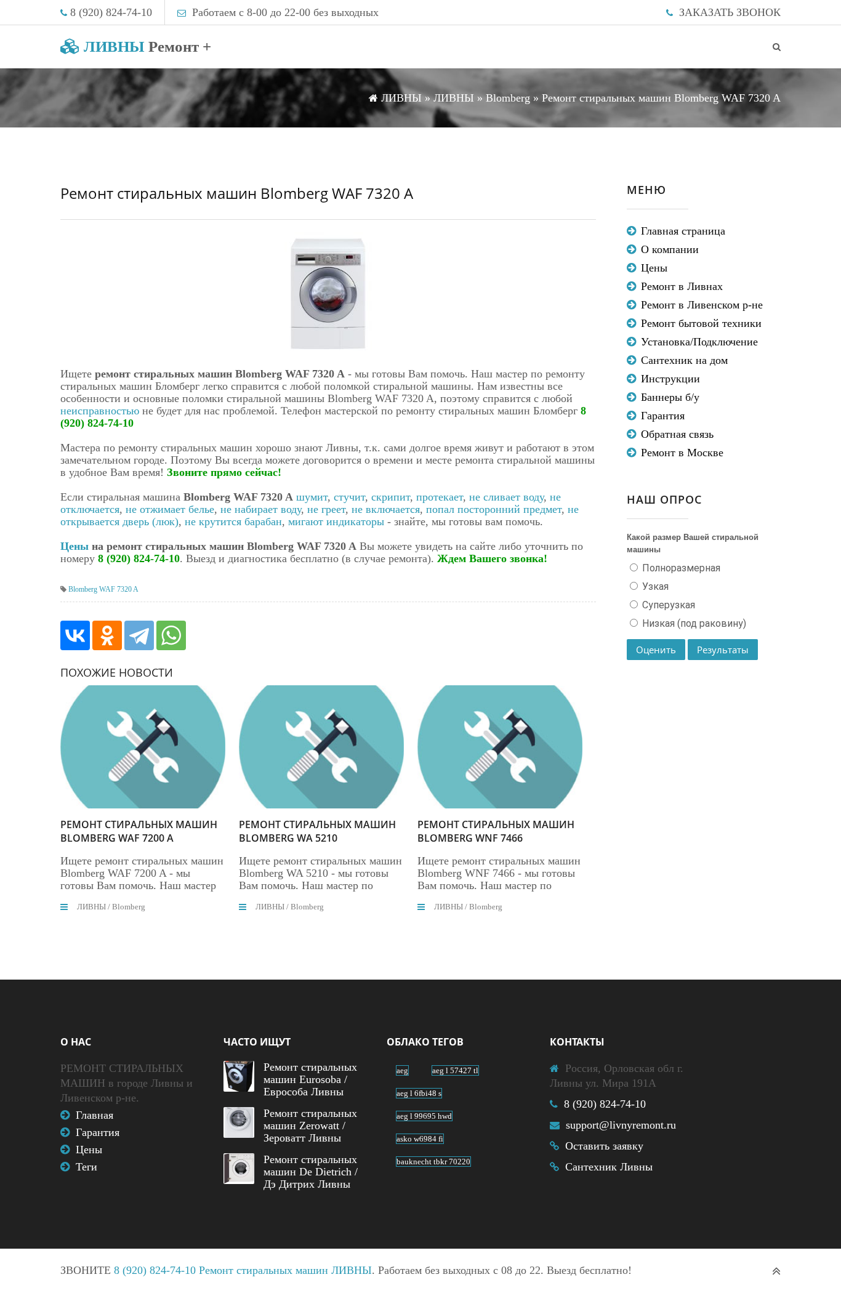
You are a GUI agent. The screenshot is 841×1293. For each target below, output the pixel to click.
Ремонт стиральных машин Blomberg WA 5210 (317, 831)
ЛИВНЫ (145, 46)
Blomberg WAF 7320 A (103, 589)
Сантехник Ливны (609, 1167)
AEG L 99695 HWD (424, 1116)
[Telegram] (139, 635)
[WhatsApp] (171, 635)
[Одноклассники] (107, 635)
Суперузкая (667, 605)
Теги (86, 1167)
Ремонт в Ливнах (682, 286)
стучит (349, 497)
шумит (312, 497)
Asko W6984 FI (419, 1138)
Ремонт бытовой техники (701, 323)
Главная (94, 1115)
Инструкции (670, 379)
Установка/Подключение (699, 342)
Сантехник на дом (684, 360)
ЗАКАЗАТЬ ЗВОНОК (730, 12)
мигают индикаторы (336, 521)
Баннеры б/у (670, 397)
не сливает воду (506, 497)
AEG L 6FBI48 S (418, 1093)
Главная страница (683, 231)
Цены (74, 546)
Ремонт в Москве (682, 452)
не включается (386, 509)
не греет (326, 509)
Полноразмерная (680, 568)
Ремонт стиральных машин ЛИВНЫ (285, 1270)
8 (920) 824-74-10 (111, 12)
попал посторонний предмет (493, 509)
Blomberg (128, 906)
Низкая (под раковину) (693, 623)
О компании (670, 249)
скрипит (390, 497)
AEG (402, 1070)
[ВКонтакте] (75, 635)
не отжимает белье (170, 509)
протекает (439, 497)
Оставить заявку (604, 1146)
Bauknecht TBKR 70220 (433, 1161)
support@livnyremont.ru (621, 1125)
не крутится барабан (233, 521)
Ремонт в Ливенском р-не (702, 305)
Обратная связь (677, 434)
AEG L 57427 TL (455, 1070)
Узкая (654, 586)
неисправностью (99, 411)
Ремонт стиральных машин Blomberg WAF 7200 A (138, 831)
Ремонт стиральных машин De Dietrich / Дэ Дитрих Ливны (311, 1171)
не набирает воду (260, 509)
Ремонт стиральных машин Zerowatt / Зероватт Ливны (310, 1125)
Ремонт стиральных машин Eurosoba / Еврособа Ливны (310, 1079)
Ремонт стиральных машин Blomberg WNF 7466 (495, 831)
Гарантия (663, 415)
